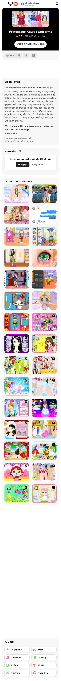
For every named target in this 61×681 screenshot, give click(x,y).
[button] (10, 133)
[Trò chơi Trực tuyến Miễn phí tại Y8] (13, 4)
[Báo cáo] (26, 55)
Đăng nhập (37, 164)
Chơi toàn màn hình (30, 44)
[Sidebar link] (4, 4)
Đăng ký (22, 164)
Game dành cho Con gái (20, 138)
